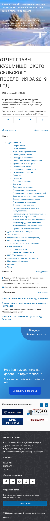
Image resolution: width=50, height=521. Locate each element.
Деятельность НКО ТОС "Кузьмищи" (23, 258)
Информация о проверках (24, 202)
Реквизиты (17, 178)
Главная (7, 463)
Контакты (17, 184)
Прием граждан (19, 149)
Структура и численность (24, 157)
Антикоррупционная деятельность (28, 226)
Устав (6, 469)
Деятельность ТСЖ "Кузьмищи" (26, 243)
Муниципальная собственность (26, 229)
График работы (19, 146)
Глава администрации (22, 154)
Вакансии (17, 175)
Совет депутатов (14, 246)
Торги (9, 267)
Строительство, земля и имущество (28, 196)
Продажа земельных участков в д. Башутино (25, 298)
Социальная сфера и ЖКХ (24, 169)
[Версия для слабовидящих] (36, 35)
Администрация (14, 143)
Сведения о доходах (22, 181)
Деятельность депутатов (23, 252)
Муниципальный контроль (24, 163)
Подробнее (43, 271)
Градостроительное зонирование (27, 160)
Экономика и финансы (23, 187)
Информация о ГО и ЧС (23, 172)
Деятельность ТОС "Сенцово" (20, 231)
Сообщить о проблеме (25, 391)
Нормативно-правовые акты (25, 151)
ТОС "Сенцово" (14, 234)
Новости (7, 466)
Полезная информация (17, 261)
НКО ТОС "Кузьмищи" (16, 255)
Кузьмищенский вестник (23, 205)
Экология (11, 264)
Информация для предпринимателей (29, 193)
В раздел (44, 292)
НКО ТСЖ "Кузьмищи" (17, 240)
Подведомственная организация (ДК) (23, 237)
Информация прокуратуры (24, 190)
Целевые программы (22, 166)
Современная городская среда (26, 199)
